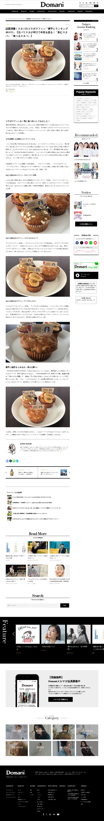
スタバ (11, 91)
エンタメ (39, 794)
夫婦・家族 (39, 804)
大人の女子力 (86, 100)
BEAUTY (24, 11)
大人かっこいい (92, 116)
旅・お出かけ (40, 801)
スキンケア (20, 792)
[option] (28, 639)
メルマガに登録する (60, 699)
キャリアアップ (93, 104)
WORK (32, 11)
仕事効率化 (83, 102)
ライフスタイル (13, 18)
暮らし (38, 790)
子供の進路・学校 (52, 799)
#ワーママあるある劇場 (81, 116)
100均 (90, 102)
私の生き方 (39, 806)
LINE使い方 (87, 113)
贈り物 (38, 811)
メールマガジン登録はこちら (86, 247)
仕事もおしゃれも (85, 107)
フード (19, 18)
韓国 (91, 109)
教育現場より (51, 794)
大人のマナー (88, 98)
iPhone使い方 (79, 113)
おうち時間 (93, 100)
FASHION (15, 11)
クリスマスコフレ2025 (23, 801)
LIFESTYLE (41, 11)
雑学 (31, 790)
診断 (78, 107)
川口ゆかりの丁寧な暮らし (82, 109)
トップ (7, 18)
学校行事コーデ (51, 792)
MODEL (62, 11)
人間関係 (79, 100)
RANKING (88, 11)
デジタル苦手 (89, 111)
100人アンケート (41, 808)
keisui (61, 450)
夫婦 (86, 104)
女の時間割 (83, 118)
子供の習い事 (51, 797)
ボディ (19, 797)
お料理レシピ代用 (80, 111)
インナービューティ (22, 806)
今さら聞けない (80, 98)
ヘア (19, 794)
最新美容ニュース (22, 799)
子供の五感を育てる (52, 790)
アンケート (85, 274)
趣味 (95, 102)
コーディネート (9, 790)
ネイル (19, 804)
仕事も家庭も (79, 104)
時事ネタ (91, 118)
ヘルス (38, 797)
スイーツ (23, 18)
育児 (78, 102)
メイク (19, 790)
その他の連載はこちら (86, 224)
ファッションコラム (10, 792)
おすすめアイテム (10, 794)
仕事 (31, 792)
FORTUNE (71, 11)
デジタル (32, 794)
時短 (78, 118)
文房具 (78, 120)
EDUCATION (52, 11)
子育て (38, 799)
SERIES (80, 11)
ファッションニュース (11, 797)
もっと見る (86, 83)
